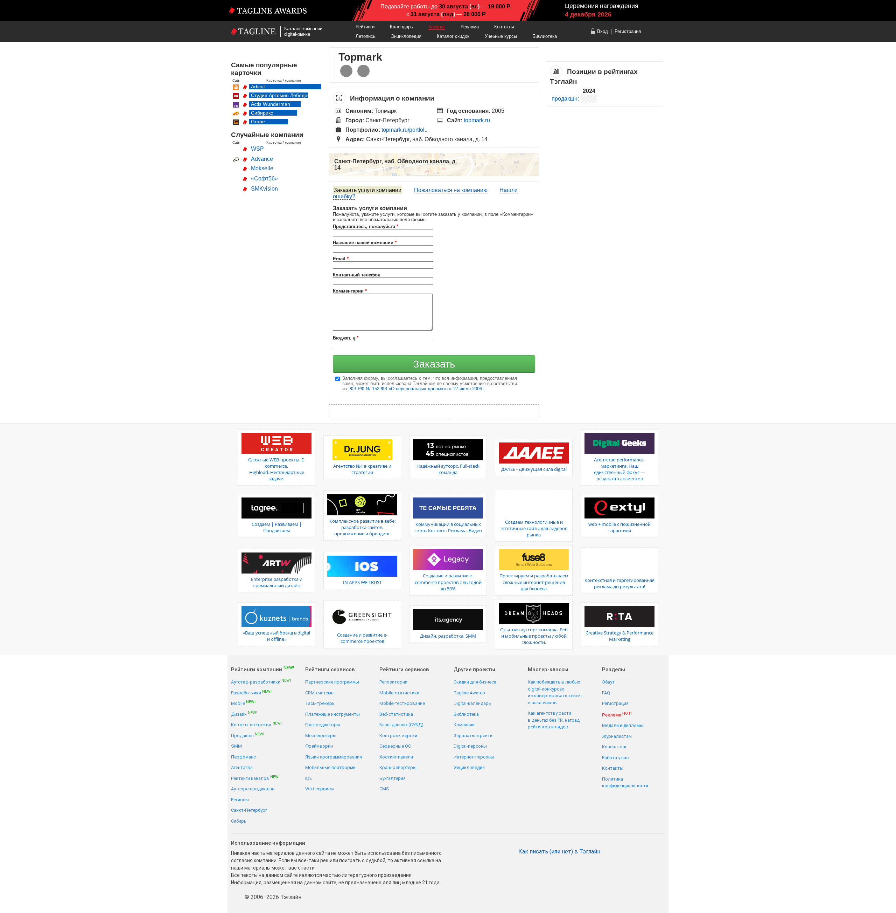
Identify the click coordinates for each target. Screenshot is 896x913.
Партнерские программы (332, 682)
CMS (384, 788)
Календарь (401, 26)
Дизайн (244, 714)
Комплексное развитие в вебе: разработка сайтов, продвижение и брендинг (362, 527)
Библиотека (544, 36)
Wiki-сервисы (319, 788)
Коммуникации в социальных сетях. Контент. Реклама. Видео (448, 527)
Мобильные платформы (331, 767)
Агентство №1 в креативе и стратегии (362, 469)
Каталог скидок (453, 36)
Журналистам (617, 736)
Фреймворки (319, 746)
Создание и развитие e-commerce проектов (362, 638)
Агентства (242, 767)
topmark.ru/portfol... (405, 130)
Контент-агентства (256, 724)
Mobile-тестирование (402, 703)
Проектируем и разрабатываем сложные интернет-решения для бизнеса (533, 581)
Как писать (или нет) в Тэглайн (559, 851)
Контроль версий (398, 735)
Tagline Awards (469, 692)
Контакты (504, 26)
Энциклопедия (406, 36)
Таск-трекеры (320, 703)
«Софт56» (264, 178)
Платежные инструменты (332, 714)
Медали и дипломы (622, 725)
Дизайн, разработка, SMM (448, 636)
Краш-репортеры (397, 767)
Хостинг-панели (396, 757)
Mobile (243, 703)
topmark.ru (477, 120)
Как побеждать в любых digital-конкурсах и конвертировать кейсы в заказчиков (555, 692)
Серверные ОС (395, 746)
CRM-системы (320, 692)
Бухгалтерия (392, 778)
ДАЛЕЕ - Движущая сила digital (534, 469)
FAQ (606, 692)
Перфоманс (243, 757)
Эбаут (608, 682)
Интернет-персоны (474, 757)
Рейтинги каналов (255, 778)
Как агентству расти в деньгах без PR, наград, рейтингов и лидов (554, 720)
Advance (262, 159)
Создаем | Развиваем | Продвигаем (277, 527)
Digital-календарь (472, 703)
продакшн (565, 99)
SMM (236, 746)
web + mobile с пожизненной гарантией (619, 527)
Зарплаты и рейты (473, 735)
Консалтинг (614, 746)
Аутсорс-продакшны (253, 788)
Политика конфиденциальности (625, 782)
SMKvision (264, 189)
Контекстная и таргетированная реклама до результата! (619, 583)
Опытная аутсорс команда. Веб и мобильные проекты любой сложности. (534, 635)
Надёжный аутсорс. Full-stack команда (447, 469)
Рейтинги (365, 26)
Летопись (366, 36)
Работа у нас (615, 757)
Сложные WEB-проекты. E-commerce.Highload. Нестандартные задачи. (276, 469)
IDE (308, 778)
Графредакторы (322, 724)
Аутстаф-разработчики (261, 682)
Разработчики (251, 692)
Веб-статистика (396, 714)
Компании (464, 724)
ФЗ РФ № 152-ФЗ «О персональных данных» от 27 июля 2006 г (417, 388)
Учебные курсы (501, 36)
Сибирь (238, 821)
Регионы (240, 799)
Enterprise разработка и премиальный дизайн (276, 582)
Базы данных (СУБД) (401, 724)
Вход (602, 31)
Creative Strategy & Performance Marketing (619, 636)
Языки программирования (333, 757)
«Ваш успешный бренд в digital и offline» (276, 636)
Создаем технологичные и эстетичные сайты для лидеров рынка (533, 528)
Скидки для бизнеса (475, 682)
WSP (257, 149)
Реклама (470, 26)
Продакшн (247, 735)
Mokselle (262, 168)
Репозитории (393, 682)
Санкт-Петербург (249, 810)
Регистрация (628, 31)
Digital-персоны (470, 746)
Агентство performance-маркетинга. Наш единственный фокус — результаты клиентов (619, 469)
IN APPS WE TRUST (362, 582)
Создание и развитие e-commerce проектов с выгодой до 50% (448, 581)
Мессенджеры (320, 735)
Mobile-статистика (399, 692)
